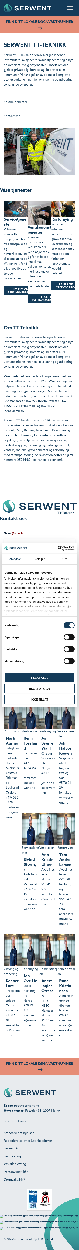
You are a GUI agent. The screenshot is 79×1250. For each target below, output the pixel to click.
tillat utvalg (40, 688)
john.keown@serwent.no (66, 797)
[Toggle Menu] (70, 8)
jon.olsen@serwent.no (48, 787)
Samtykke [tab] (14, 558)
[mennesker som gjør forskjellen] (42, 484)
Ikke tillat (39, 699)
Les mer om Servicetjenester (20, 290)
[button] (39, 24)
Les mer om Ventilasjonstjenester (49, 298)
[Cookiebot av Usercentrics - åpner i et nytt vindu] (58, 548)
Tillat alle (39, 677)
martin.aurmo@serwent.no (12, 812)
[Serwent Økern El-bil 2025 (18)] (18, 484)
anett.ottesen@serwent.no (48, 1035)
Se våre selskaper (16, 1121)
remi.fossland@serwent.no (30, 782)
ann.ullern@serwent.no (48, 899)
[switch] (69, 637)
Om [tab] (64, 558)
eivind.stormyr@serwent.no (30, 904)
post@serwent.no (26, 1105)
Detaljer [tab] (39, 558)
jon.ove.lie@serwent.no (30, 1020)
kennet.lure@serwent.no (13, 1030)
